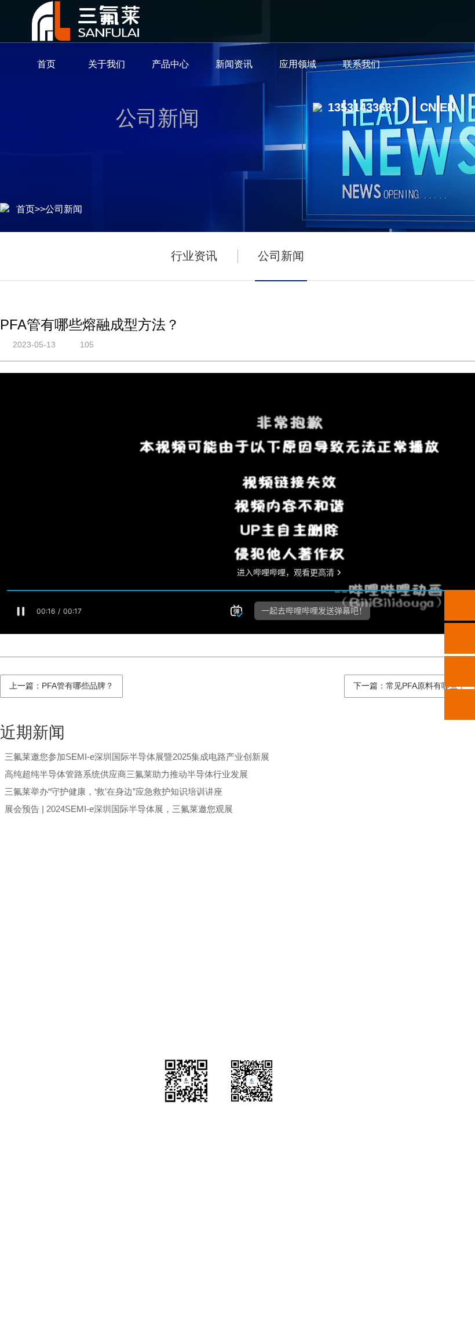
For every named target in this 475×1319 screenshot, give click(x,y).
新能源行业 (317, 955)
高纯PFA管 (133, 926)
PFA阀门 (133, 984)
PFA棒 (133, 1013)
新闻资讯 (211, 896)
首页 (25, 209)
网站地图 (388, 1302)
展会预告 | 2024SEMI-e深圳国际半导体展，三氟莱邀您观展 (119, 809)
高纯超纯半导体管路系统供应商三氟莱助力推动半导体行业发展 (126, 774)
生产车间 (55, 984)
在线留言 (423, 984)
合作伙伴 (55, 1013)
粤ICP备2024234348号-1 (307, 1302)
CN (428, 107)
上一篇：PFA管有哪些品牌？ (61, 685)
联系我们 (423, 896)
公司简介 (55, 926)
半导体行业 (317, 926)
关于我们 (55, 896)
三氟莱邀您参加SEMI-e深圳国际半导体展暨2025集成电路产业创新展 (137, 757)
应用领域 (317, 896)
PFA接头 (133, 955)
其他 (133, 1042)
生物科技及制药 (317, 984)
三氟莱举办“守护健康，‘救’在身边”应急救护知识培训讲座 (113, 791)
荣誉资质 (55, 955)
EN (447, 107)
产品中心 (133, 896)
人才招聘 (423, 955)
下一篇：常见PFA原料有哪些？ (409, 685)
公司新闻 (63, 209)
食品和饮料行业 (317, 1042)
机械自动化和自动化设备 (317, 1013)
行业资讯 (194, 255)
